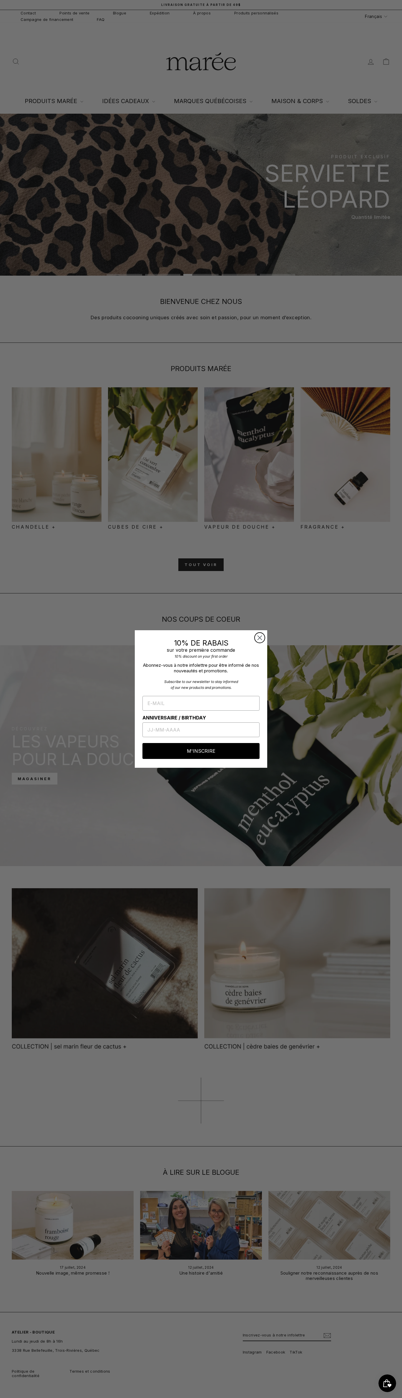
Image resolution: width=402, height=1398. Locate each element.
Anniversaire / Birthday (174, 718)
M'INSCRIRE (201, 751)
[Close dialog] (260, 638)
